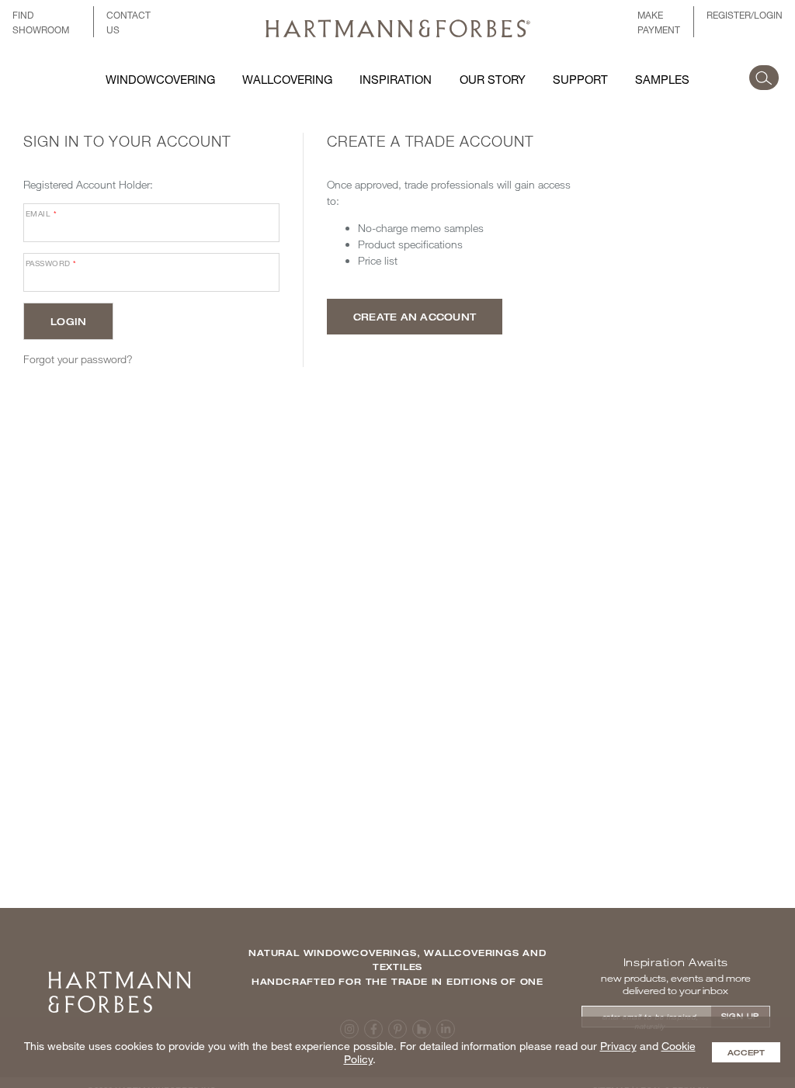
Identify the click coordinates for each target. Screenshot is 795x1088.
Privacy (618, 1045)
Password (51, 263)
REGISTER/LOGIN (744, 15)
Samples (662, 79)
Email (41, 213)
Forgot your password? (78, 359)
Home (119, 976)
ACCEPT (746, 1052)
